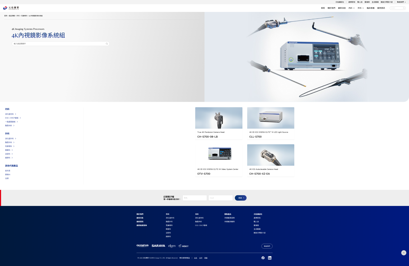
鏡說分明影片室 (387, 2)
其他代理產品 (11, 166)
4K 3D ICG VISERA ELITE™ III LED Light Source (268, 132)
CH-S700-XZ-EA (259, 173)
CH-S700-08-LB (207, 136)
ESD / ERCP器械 (11, 118)
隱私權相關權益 (184, 258)
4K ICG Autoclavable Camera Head (263, 169)
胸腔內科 (8, 125)
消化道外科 (9, 138)
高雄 (205, 258)
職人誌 (359, 2)
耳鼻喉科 (8, 146)
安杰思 (7, 171)
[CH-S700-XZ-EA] (270, 153)
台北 (195, 258)
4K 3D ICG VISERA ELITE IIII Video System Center (217, 169)
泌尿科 (7, 154)
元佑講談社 (340, 2)
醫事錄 (367, 2)
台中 (200, 258)
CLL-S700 (255, 136)
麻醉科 (7, 158)
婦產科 (7, 150)
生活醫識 (375, 2)
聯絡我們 (400, 2)
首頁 (323, 8)
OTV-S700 (203, 173)
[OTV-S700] (218, 153)
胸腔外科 (8, 142)
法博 (7, 178)
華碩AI (7, 174)
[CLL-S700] (270, 116)
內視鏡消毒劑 (229, 222)
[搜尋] (107, 44)
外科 (359, 8)
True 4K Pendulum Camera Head (210, 132)
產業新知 (351, 2)
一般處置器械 (10, 122)
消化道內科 (199, 218)
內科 (350, 8)
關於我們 (331, 8)
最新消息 (342, 8)
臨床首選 (370, 8)
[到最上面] (403, 252)
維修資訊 (381, 8)
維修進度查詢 (142, 225)
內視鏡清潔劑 (229, 218)
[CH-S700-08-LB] (218, 116)
